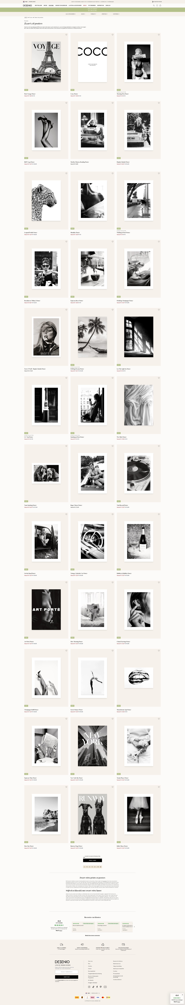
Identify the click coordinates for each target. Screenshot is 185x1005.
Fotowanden (92, 5)
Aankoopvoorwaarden (118, 968)
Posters (51, 5)
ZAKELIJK (108, 5)
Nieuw (45, 5)
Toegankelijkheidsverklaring (95, 973)
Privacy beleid (61, 980)
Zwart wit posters (39, 17)
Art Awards (90, 980)
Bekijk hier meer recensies (92, 935)
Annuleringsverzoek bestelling (118, 976)
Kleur (82, 14)
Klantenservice (117, 963)
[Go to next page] (100, 867)
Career (90, 968)
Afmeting (104, 14)
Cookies (115, 971)
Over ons (90, 961)
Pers (89, 963)
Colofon (90, 966)
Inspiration (100, 5)
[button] (177, 998)
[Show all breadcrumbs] (25, 17)
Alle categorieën (70, 14)
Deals (85, 5)
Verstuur (66, 977)
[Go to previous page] (84, 867)
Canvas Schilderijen (61, 5)
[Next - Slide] (134, 927)
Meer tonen (92, 860)
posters (105, 881)
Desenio (97, 1001)
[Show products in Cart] (160, 5)
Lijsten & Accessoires (75, 5)
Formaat (93, 14)
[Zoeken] (154, 5)
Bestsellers (38, 5)
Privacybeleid (116, 973)
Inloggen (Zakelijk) (92, 982)
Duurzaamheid (91, 971)
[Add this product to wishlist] (66, 35)
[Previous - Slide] (70, 927)
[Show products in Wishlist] (157, 5)
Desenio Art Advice (117, 961)
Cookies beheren (117, 979)
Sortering (115, 14)
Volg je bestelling (117, 966)
